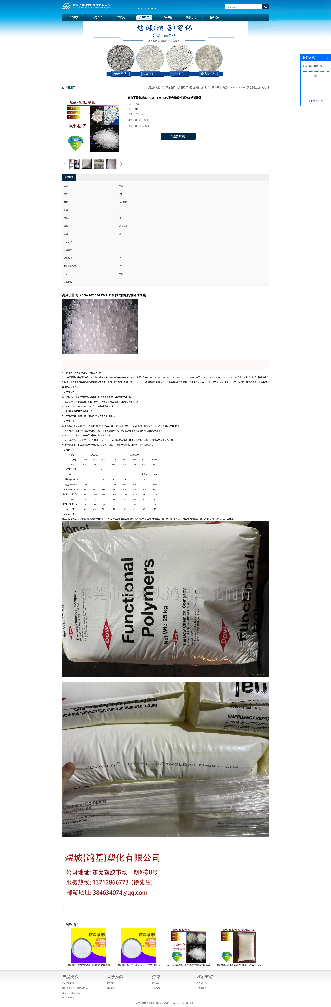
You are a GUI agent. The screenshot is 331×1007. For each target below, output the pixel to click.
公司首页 (74, 17)
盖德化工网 (202, 983)
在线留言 (214, 17)
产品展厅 (144, 17)
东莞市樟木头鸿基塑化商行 (148, 1003)
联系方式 (191, 17)
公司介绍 (97, 17)
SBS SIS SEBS (68, 997)
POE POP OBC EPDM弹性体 (75, 988)
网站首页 (170, 87)
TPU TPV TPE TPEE (71, 993)
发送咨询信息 (178, 136)
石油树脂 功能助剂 (200, 87)
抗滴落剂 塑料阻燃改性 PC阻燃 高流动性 (88, 965)
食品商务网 (202, 988)
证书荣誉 (167, 17)
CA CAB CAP (68, 983)
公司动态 (121, 17)
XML (191, 1003)
